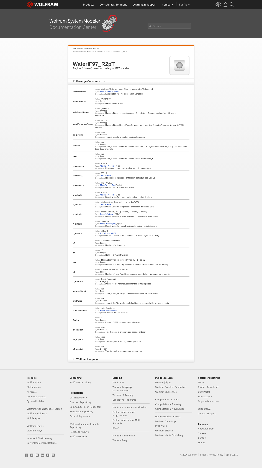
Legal (203, 454)
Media (100, 51)
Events (201, 442)
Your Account (205, 396)
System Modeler (79, 51)
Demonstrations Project (168, 416)
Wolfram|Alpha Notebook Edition (44, 408)
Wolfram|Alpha (163, 382)
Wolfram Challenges (166, 391)
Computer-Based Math (167, 399)
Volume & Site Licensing (39, 438)
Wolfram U (118, 382)
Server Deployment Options (41, 442)
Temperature (105, 175)
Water (108, 51)
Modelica (92, 51)
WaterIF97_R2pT (120, 51)
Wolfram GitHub (78, 436)
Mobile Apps (33, 418)
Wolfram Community (123, 435)
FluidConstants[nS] (108, 310)
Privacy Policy (216, 454)
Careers (202, 433)
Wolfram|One (34, 382)
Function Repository (80, 402)
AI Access (32, 391)
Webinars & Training (122, 395)
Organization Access (208, 401)
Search (157, 26)
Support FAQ (204, 408)
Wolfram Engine (35, 426)
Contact (202, 437)
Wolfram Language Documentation (122, 388)
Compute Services (36, 396)
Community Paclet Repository (85, 406)
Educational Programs (124, 399)
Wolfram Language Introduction (129, 407)
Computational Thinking (168, 404)
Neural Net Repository (81, 411)
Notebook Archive (79, 431)
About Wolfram (206, 428)
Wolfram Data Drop (165, 421)
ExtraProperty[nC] (108, 233)
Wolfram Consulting (80, 382)
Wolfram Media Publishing (169, 435)
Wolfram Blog (119, 440)
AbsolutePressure (107, 166)
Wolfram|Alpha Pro (37, 413)
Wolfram (192, 454)
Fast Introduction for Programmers (123, 413)
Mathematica (34, 387)
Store (201, 382)
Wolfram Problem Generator (170, 387)
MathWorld (161, 426)
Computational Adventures (169, 408)
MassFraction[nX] (107, 185)
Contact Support (207, 413)
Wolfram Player (35, 430)
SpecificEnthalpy (107, 214)
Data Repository (78, 397)
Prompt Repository (80, 416)
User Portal (204, 391)
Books (115, 427)
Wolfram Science (164, 430)
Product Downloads (208, 387)
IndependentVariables (109, 91)
